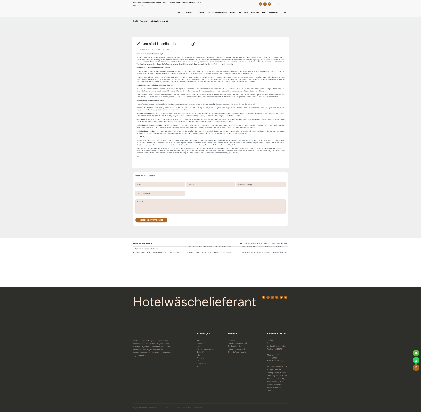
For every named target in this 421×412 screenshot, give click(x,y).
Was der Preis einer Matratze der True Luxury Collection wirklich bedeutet (147, 249)
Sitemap (182, 408)
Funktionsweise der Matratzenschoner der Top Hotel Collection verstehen (265, 252)
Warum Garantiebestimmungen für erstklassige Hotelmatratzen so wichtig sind (211, 252)
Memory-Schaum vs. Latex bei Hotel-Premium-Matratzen (262, 246)
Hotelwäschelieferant (194, 301)
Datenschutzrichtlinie (194, 408)
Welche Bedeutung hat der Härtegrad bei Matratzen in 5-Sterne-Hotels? (157, 252)
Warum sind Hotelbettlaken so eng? (154, 21)
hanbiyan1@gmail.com (278, 346)
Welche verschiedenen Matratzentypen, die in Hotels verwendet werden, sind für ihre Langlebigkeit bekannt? (211, 246)
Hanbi (135, 21)
